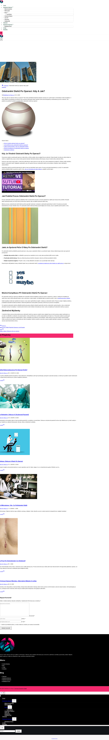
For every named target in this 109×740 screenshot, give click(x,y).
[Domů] (2, 85)
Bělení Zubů (7, 10)
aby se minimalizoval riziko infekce (33, 169)
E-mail (23, 621)
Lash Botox (9, 14)
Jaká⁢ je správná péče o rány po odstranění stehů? (16, 146)
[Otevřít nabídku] (1, 39)
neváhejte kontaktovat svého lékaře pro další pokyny (51, 263)
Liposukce (7, 19)
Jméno (23, 618)
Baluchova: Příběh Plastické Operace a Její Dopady (12, 326)
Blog (3, 665)
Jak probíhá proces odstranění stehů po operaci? (16, 145)
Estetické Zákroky (6, 678)
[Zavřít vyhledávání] (2, 728)
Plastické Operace (6, 679)
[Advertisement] (54, 49)
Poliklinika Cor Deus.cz (8, 95)
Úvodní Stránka (6, 664)
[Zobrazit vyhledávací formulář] (1, 33)
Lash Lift (6, 17)
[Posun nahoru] (1, 693)
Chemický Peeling (8, 16)
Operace (5, 22)
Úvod (4, 5)
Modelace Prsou (8, 26)
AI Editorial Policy (55, 738)
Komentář (32, 615)
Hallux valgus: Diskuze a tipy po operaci (9, 330)
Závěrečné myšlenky (9, 149)
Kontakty (5, 29)
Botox (6, 707)
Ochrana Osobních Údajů (21, 688)
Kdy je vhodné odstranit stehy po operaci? (14, 143)
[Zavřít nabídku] (0, 696)
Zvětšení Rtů (7, 21)
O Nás (4, 28)
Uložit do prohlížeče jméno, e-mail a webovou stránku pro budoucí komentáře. (20, 624)
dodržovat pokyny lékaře (64, 298)
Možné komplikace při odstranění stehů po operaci (16, 148)
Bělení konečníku (8, 9)
